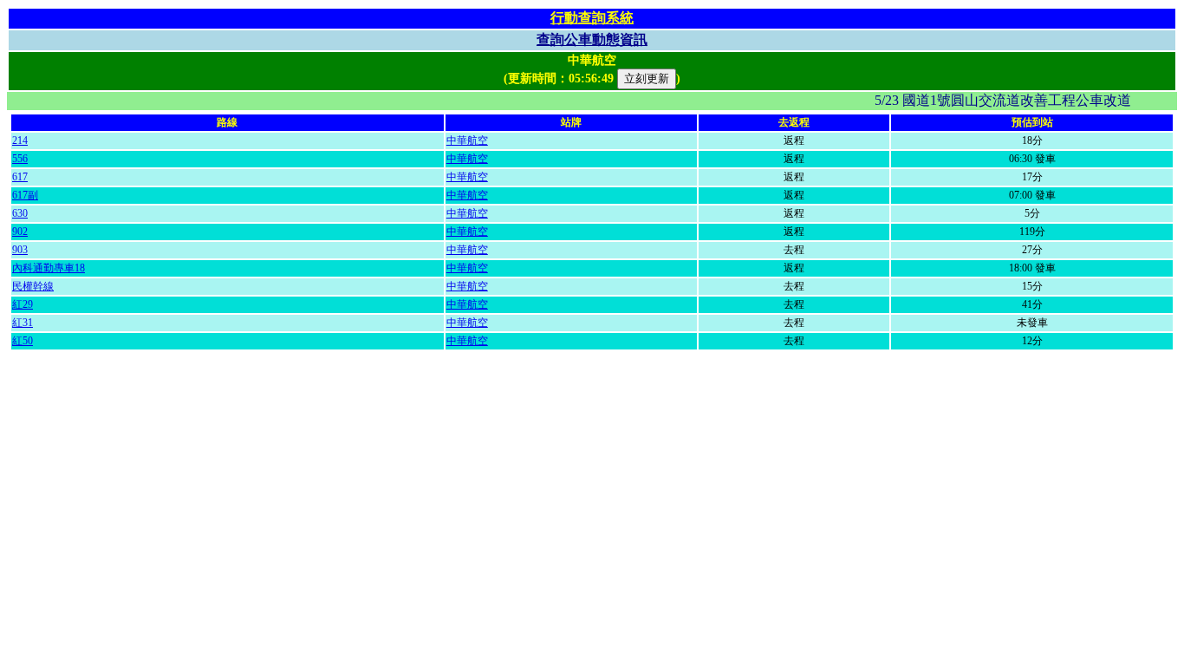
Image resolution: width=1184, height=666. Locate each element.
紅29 (22, 304)
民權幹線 (33, 286)
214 (20, 140)
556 (20, 159)
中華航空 (467, 140)
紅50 (22, 341)
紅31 (22, 323)
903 (20, 250)
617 (20, 177)
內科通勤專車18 (48, 268)
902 (20, 231)
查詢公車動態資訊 (592, 39)
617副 (25, 195)
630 (20, 213)
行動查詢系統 (592, 17)
